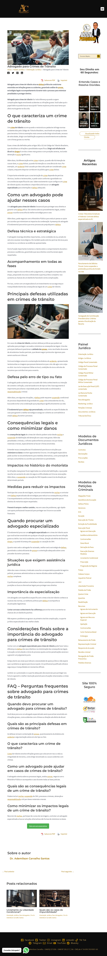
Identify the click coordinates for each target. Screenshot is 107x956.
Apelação (83, 624)
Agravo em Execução (88, 531)
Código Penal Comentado (87, 362)
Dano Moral (84, 543)
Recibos (81, 462)
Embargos (84, 636)
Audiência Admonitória (88, 535)
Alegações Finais (84, 496)
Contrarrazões (85, 539)
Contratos (82, 450)
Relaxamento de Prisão (87, 640)
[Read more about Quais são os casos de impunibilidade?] (54, 898)
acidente (21, 166)
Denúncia (81, 508)
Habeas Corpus (84, 574)
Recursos (81, 606)
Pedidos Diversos (84, 663)
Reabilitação (83, 602)
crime (12, 127)
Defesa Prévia (83, 504)
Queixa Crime (83, 594)
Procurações (83, 458)
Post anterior (8, 872)
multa (18, 154)
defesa (41, 84)
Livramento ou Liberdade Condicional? (20, 911)
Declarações (82, 454)
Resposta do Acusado (86, 648)
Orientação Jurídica (13, 915)
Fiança (80, 570)
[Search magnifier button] (98, 56)
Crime (9, 754)
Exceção (81, 516)
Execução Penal (84, 528)
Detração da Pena (87, 547)
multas (59, 434)
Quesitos (81, 598)
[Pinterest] (17, 73)
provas (60, 87)
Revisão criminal (84, 652)
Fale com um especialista (38, 826)
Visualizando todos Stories (91, 135)
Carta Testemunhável (88, 632)
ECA (79, 512)
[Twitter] (13, 73)
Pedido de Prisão (84, 590)
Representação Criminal (87, 644)
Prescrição (84, 562)
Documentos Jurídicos (86, 412)
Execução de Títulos (86, 520)
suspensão (56, 397)
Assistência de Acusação (87, 500)
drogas (17, 151)
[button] (102, 9)
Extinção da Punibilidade (87, 524)
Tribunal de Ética (84, 416)
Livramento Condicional (89, 558)
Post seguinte (67, 872)
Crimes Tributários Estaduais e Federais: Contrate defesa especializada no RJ (89, 216)
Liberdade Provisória (86, 586)
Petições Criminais (85, 408)
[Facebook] (8, 73)
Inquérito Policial (84, 578)
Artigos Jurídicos (84, 358)
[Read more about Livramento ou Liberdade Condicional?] (22, 898)
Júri (79, 582)
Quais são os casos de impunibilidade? (51, 911)
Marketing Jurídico (85, 404)
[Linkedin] (22, 73)
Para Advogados (24, 915)
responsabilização (14, 392)
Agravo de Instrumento (89, 609)
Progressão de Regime (88, 566)
